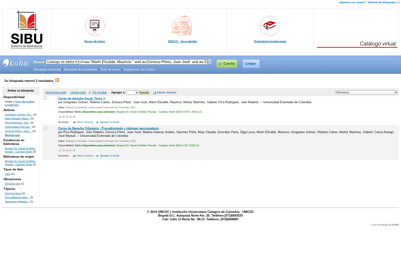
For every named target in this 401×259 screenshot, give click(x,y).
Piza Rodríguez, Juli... (17, 122)
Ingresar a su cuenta (352, 2)
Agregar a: (118, 92)
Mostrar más (12, 135)
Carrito (229, 63)
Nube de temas (110, 69)
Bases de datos (94, 41)
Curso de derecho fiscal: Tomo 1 (81, 98)
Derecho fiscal (13, 193)
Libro (7, 174)
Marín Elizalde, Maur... (17, 118)
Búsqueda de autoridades (81, 69)
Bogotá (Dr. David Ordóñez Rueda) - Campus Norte (20, 150)
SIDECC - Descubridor (182, 41)
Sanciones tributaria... (17, 201)
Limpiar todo (78, 92)
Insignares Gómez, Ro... (18, 114)
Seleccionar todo (56, 92)
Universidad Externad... (18, 126)
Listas (250, 63)
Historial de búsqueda (381, 2)
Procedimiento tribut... (17, 197)
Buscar (39, 62)
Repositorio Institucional (270, 41)
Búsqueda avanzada (47, 69)
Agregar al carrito (109, 122)
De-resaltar (100, 92)
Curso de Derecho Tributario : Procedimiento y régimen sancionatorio (108, 128)
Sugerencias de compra (139, 69)
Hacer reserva (85, 122)
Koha (395, 224)
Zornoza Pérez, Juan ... (18, 131)
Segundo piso (12, 183)
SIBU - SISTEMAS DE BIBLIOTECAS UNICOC (15, 62)
